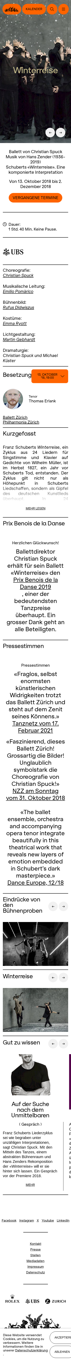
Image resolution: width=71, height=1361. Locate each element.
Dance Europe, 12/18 (35, 882)
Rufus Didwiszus (18, 307)
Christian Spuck (18, 275)
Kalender (34, 9)
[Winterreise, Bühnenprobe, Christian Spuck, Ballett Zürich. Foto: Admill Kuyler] (35, 944)
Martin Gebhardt (19, 339)
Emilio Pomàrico (18, 291)
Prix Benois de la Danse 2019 (35, 583)
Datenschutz (35, 1272)
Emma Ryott (15, 323)
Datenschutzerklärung (31, 1350)
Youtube (48, 1220)
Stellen (35, 1255)
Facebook (9, 1220)
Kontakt (35, 1244)
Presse (35, 1249)
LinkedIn (63, 1220)
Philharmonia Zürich (21, 422)
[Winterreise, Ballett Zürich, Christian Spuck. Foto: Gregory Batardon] (35, 1010)
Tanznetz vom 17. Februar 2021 (35, 727)
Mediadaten (35, 1261)
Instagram (26, 1220)
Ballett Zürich (15, 417)
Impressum (35, 1267)
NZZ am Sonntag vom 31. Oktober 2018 (35, 794)
